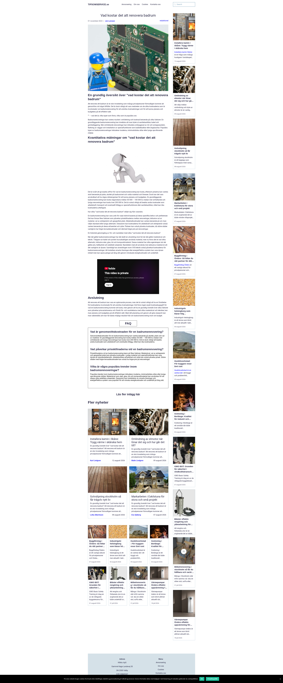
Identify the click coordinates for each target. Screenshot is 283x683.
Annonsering (126, 4)
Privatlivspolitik (212, 679)
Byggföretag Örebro (182, 265)
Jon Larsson (110, 21)
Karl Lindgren (95, 460)
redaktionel (164, 21)
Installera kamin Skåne (183, 52)
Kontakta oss (155, 4)
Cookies (145, 4)
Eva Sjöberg (136, 515)
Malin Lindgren (137, 460)
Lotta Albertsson (96, 515)
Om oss (137, 4)
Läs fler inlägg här (128, 394)
